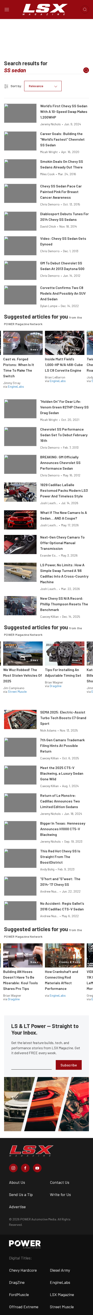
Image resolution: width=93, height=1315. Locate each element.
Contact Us (59, 1182)
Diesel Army (60, 1270)
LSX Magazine (62, 1294)
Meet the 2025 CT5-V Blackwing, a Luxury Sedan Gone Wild (61, 773)
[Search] (86, 70)
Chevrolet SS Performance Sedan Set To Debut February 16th (64, 435)
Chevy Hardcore (23, 1270)
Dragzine (55, 686)
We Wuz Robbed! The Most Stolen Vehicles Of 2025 (22, 675)
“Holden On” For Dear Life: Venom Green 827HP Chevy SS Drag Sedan (64, 407)
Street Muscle (17, 691)
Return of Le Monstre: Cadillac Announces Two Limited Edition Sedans (60, 801)
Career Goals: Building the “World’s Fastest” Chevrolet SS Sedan (62, 139)
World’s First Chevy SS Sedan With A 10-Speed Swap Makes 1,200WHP (63, 111)
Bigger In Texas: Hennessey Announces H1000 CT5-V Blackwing (62, 829)
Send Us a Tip (21, 1194)
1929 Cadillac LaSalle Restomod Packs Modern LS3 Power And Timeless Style (64, 490)
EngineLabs (16, 386)
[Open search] (85, 9)
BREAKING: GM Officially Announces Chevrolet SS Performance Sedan (60, 462)
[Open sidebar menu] (6, 9)
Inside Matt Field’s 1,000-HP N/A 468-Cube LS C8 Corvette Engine (64, 364)
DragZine (17, 1282)
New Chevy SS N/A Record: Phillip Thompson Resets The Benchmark (64, 604)
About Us (17, 1182)
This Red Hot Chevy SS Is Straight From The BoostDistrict (60, 856)
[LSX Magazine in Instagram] (13, 1168)
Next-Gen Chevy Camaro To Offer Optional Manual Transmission (62, 542)
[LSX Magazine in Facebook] (25, 1168)
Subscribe (68, 1065)
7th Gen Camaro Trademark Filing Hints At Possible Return (62, 745)
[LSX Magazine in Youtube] (37, 1168)
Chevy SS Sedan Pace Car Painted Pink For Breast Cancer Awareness (61, 191)
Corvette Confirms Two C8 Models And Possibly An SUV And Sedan (63, 293)
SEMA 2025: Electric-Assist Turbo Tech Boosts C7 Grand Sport (63, 717)
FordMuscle (19, 1294)
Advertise (17, 1206)
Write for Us (60, 1194)
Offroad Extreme (23, 1306)
